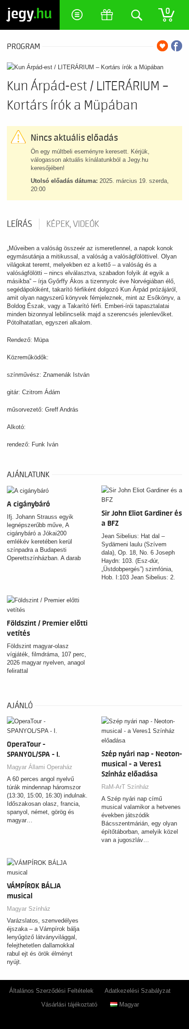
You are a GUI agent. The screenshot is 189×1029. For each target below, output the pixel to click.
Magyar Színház (28, 908)
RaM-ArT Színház (125, 786)
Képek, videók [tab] (72, 224)
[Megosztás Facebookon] (176, 45)
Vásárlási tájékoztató (69, 1004)
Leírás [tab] (19, 224)
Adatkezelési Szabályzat (138, 990)
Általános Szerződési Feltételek (51, 990)
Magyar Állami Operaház (39, 767)
